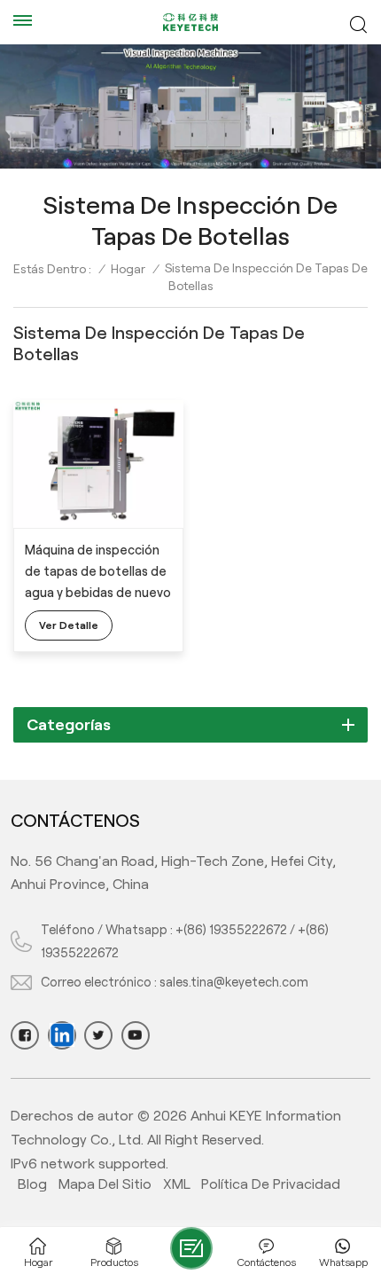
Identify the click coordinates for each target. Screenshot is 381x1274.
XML (176, 1183)
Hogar (128, 269)
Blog (32, 1183)
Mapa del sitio (105, 1183)
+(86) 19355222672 (231, 930)
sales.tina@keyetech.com (233, 982)
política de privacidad (270, 1183)
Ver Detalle (68, 625)
